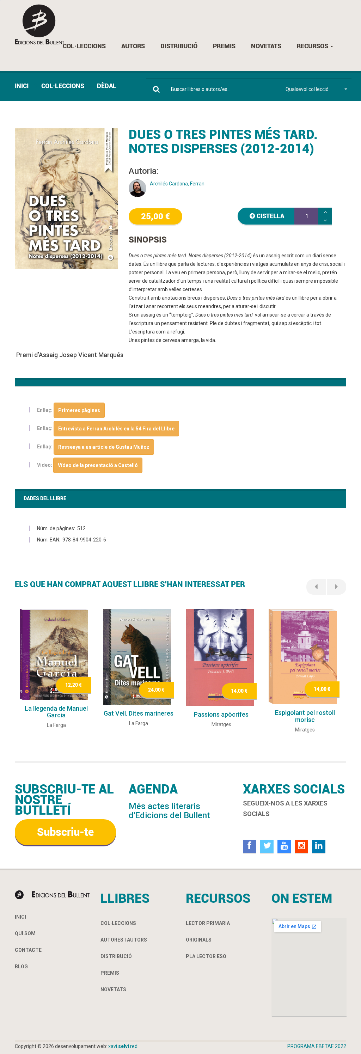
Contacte (28, 950)
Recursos (313, 46)
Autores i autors (123, 940)
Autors (133, 46)
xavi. (122, 1046)
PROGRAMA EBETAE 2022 (316, 1046)
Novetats (266, 46)
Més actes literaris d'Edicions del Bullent (169, 810)
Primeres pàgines (79, 410)
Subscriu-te (65, 832)
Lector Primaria (208, 923)
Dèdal (106, 86)
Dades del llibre (45, 498)
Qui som (25, 933)
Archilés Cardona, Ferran (177, 183)
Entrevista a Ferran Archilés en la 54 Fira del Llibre (116, 428)
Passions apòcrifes (221, 714)
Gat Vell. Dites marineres (138, 713)
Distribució (178, 46)
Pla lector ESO (206, 956)
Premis (224, 46)
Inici (22, 86)
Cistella (270, 216)
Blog (21, 966)
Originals (199, 940)
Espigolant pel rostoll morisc (305, 716)
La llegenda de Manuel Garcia (56, 712)
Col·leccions (84, 46)
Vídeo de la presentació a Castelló (98, 465)
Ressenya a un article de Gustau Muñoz (103, 447)
